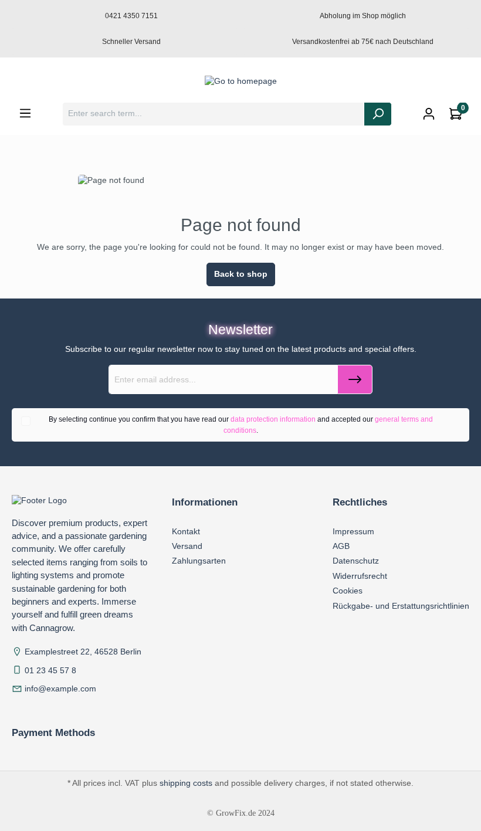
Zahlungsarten (199, 560)
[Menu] (25, 113)
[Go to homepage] (240, 82)
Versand (187, 546)
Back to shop (240, 274)
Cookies (348, 590)
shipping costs (186, 783)
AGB (341, 546)
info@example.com (60, 688)
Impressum (353, 531)
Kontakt (186, 531)
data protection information (273, 419)
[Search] (378, 114)
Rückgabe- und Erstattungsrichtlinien (401, 605)
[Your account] (428, 114)
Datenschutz (356, 560)
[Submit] (354, 379)
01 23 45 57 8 (50, 670)
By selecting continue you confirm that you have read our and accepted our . (241, 424)
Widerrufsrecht (360, 576)
